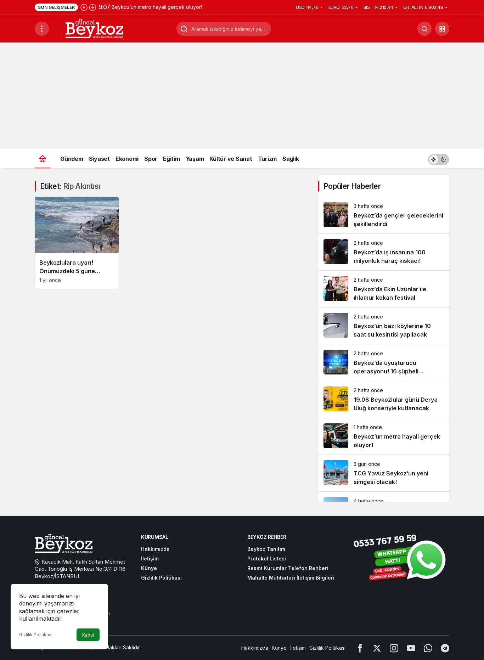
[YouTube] (411, 648)
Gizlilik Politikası (35, 634)
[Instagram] (394, 648)
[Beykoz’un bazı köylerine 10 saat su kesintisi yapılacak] (383, 326)
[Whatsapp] (428, 648)
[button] (442, 29)
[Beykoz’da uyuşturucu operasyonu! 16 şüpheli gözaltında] (383, 362)
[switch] (438, 158)
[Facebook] (360, 648)
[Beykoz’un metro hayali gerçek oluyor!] (383, 436)
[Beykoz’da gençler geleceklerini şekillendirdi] (383, 215)
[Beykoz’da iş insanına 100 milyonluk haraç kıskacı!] (383, 252)
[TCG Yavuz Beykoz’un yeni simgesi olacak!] (383, 473)
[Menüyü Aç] (42, 29)
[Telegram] (445, 648)
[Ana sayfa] (42, 158)
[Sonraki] (92, 7)
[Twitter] (377, 648)
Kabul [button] (88, 635)
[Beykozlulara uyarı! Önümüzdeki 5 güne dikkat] (77, 243)
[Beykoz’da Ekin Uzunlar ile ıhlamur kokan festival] (383, 289)
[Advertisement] (242, 95)
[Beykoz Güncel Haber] (94, 28)
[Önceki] (84, 7)
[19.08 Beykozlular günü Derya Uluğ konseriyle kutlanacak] (383, 399)
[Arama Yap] (424, 29)
